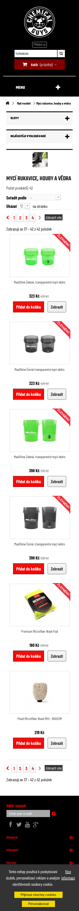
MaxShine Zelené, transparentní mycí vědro (39, 282)
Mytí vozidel (24, 103)
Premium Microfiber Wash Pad (39, 631)
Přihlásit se (39, 44)
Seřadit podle (16, 197)
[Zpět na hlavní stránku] (7, 103)
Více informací (68, 874)
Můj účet (11, 863)
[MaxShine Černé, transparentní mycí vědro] (39, 518)
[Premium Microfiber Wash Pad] (39, 605)
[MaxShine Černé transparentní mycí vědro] (39, 343)
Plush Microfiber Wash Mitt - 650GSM (39, 718)
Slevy (15, 118)
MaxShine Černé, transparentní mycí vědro (39, 544)
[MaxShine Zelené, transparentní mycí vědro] (39, 256)
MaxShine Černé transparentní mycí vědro (39, 369)
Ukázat (11, 206)
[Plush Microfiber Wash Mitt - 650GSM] (39, 692)
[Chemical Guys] (39, 22)
